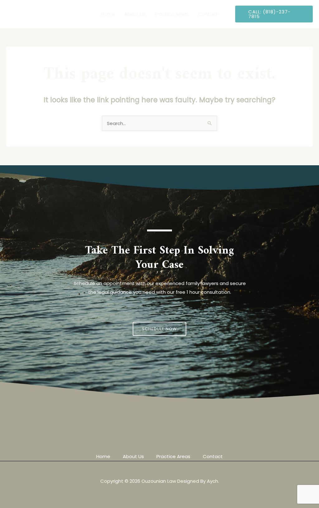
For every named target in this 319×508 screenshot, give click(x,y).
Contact (208, 14)
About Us (134, 14)
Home (108, 14)
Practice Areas (172, 14)
